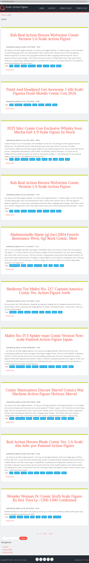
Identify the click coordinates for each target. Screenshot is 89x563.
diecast (29, 418)
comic (39, 66)
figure (59, 66)
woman (19, 517)
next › (45, 534)
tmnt (11, 105)
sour (38, 159)
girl (50, 159)
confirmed (57, 517)
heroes (23, 66)
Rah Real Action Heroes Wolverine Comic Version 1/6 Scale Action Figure (44, 36)
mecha (44, 159)
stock (67, 159)
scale (52, 66)
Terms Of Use (81, 8)
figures (41, 105)
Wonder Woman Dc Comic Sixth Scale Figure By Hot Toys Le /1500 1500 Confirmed (44, 498)
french (30, 265)
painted (51, 367)
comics (43, 418)
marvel (36, 418)
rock (50, 265)
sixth (32, 517)
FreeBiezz (85, 560)
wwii (45, 265)
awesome (27, 105)
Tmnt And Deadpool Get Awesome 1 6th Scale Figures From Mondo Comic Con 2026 (44, 91)
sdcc (11, 159)
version (46, 66)
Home (41, 8)
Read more (10, 70)
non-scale (43, 367)
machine (50, 418)
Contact (51, 8)
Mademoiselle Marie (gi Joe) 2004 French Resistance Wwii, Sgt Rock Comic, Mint (44, 236)
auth (60, 312)
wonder (12, 517)
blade (30, 473)
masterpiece (20, 418)
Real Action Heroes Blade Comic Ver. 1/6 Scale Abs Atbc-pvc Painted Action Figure (44, 443)
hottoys (70, 418)
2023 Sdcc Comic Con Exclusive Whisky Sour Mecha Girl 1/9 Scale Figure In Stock (44, 130)
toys (50, 517)
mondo (48, 105)
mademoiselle (14, 265)
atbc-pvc (49, 473)
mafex (20, 312)
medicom (13, 312)
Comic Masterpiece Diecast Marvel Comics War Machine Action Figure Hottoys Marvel (45, 391)
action (17, 66)
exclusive (24, 159)
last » (51, 534)
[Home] (2, 8)
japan (71, 367)
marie (24, 265)
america (35, 312)
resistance (38, 265)
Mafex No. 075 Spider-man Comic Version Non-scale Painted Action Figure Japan (44, 337)
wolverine (32, 66)
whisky (32, 159)
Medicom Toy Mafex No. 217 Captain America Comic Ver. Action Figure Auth (44, 290)
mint (61, 265)
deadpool (18, 105)
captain (27, 312)
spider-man (20, 367)
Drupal (11, 1)
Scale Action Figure (17, 7)
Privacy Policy (66, 8)
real (11, 66)
